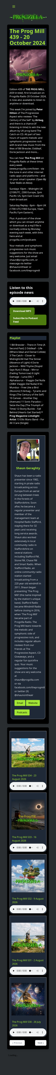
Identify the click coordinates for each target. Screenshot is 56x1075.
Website (32, 703)
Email (20, 703)
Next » (41, 1042)
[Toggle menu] (14, 6)
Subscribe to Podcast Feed (25, 320)
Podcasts (22, 712)
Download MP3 (22, 311)
